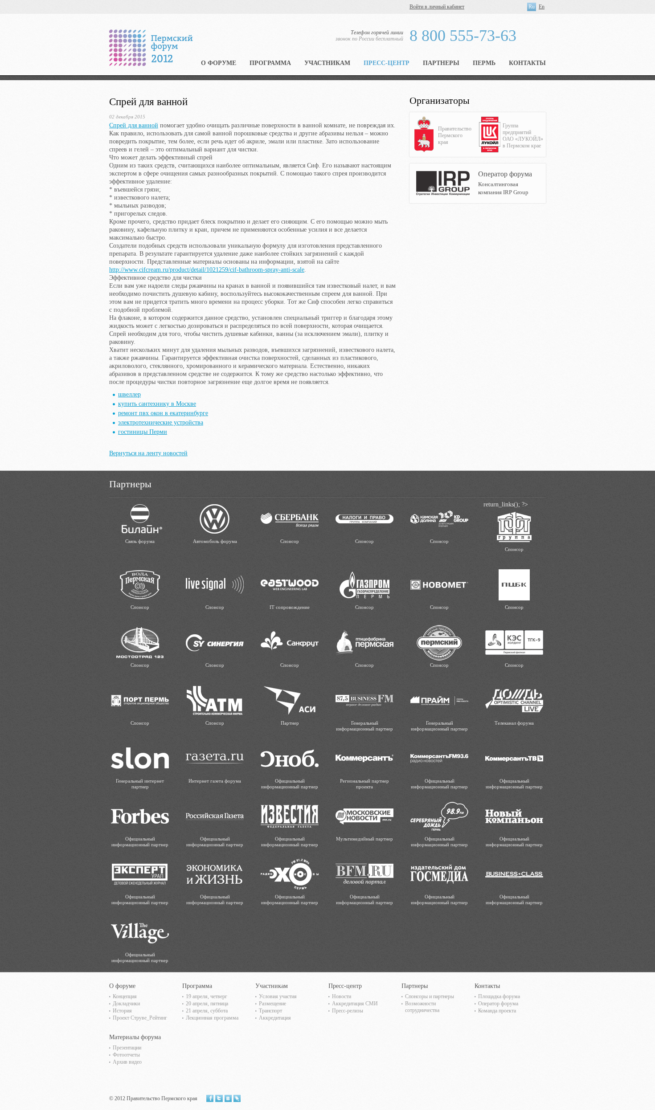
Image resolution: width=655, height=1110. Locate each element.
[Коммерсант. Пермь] (364, 758)
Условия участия (278, 996)
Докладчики (126, 1003)
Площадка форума (499, 996)
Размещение (272, 1003)
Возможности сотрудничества (422, 1006)
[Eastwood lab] (290, 584)
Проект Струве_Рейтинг (140, 1018)
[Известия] (290, 815)
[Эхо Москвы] (290, 873)
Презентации (127, 1048)
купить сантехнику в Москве (157, 403)
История (122, 1011)
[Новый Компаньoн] (514, 815)
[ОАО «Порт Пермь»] (140, 700)
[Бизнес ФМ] (364, 700)
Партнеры (441, 63)
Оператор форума (498, 1003)
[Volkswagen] (215, 518)
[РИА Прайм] (439, 700)
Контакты (527, 63)
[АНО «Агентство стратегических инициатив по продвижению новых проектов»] (290, 700)
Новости (341, 996)
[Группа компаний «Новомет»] (439, 584)
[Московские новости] (364, 815)
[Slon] (140, 758)
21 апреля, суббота (207, 1011)
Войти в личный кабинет (436, 7)
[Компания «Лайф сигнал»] (215, 584)
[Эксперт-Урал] (140, 873)
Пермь (484, 63)
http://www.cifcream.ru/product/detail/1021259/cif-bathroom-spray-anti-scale (206, 269)
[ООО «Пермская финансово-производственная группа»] (514, 526)
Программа (270, 63)
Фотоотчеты (126, 1055)
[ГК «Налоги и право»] (364, 518)
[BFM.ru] (364, 873)
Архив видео (127, 1062)
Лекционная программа (212, 1018)
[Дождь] (514, 700)
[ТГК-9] (514, 642)
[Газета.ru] (215, 758)
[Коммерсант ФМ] (439, 758)
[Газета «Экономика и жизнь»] (215, 873)
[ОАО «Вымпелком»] (140, 518)
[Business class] (514, 873)
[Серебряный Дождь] (439, 815)
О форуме (218, 63)
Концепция (125, 996)
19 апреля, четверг (206, 996)
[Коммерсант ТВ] (514, 758)
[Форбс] (140, 815)
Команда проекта (497, 1011)
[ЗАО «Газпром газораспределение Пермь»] (364, 584)
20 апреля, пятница (207, 1003)
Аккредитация (275, 1018)
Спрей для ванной (133, 125)
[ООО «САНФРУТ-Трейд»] (290, 642)
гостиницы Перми (142, 431)
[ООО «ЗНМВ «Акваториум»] (140, 584)
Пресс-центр (386, 63)
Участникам (327, 63)
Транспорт (270, 1011)
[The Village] (140, 931)
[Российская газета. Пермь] (215, 815)
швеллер (129, 394)
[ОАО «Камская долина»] (439, 518)
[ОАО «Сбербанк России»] (290, 518)
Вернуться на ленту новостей (148, 453)
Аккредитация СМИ (355, 1003)
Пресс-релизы (347, 1011)
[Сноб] (290, 758)
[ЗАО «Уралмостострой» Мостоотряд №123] (140, 642)
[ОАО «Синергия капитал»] (215, 642)
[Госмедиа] (439, 873)
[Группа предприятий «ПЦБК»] (514, 584)
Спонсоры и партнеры (429, 996)
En (541, 7)
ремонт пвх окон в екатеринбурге (163, 413)
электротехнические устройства (160, 422)
